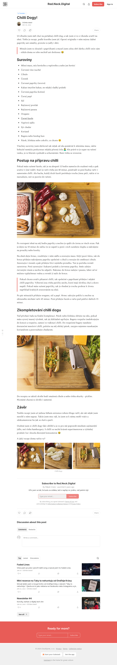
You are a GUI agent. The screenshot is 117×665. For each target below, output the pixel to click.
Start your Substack (52, 654)
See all (21, 614)
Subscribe (98, 4)
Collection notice (75, 649)
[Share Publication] (89, 4)
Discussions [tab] (34, 558)
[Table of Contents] (2, 332)
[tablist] (27, 529)
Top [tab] (19, 558)
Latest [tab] (25, 558)
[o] (91, 569)
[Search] (84, 4)
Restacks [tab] (32, 529)
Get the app (69, 654)
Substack (47, 660)
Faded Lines (23, 564)
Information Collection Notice (58, 504)
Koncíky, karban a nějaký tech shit (30, 601)
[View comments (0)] (24, 30)
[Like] (19, 30)
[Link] (14, 60)
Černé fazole (27, 118)
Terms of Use (69, 502)
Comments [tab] (22, 529)
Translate (22, 13)
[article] (58, 569)
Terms (65, 649)
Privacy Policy (75, 504)
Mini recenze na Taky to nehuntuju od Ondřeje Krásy (44, 580)
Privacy (58, 649)
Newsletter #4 (24, 598)
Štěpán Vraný (27, 22)
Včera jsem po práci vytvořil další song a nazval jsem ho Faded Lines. (44, 568)
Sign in (110, 4)
